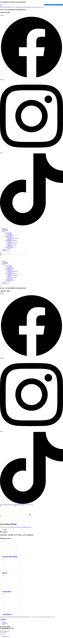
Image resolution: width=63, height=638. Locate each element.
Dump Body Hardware (11, 244)
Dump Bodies (5, 229)
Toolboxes (9, 241)
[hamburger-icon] (0, 226)
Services (4, 228)
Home (1, 504)
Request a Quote (5, 250)
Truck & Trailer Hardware (12, 242)
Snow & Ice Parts (8, 232)
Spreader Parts (10, 234)
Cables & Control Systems (12, 238)
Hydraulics (9, 237)
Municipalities (5, 230)
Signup (53, 4)
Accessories (9, 246)
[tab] (32, 529)
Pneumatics (9, 239)
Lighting (9, 248)
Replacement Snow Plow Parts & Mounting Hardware (13, 504)
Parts (3, 231)
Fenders (8, 243)
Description (4, 529)
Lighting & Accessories (9, 247)
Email (1, 4)
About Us (4, 249)
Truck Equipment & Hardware (11, 240)
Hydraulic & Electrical (9, 236)
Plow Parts (9, 233)
